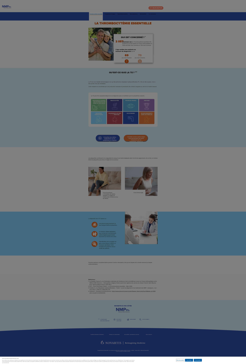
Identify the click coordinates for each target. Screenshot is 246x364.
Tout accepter (198, 360)
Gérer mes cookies (180, 360)
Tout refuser (189, 360)
